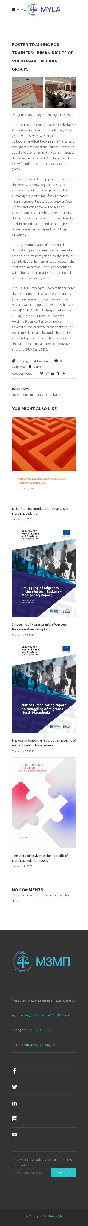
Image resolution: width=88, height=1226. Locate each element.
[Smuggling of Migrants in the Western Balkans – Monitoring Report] (44, 571)
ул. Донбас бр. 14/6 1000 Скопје (47, 1015)
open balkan (53, 395)
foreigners (20, 395)
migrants (36, 395)
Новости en (44, 361)
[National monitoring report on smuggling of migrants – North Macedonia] (44, 687)
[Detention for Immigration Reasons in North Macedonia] (44, 459)
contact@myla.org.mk (39, 1045)
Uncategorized (27, 361)
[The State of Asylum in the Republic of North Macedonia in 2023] (44, 802)
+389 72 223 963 (38, 1030)
